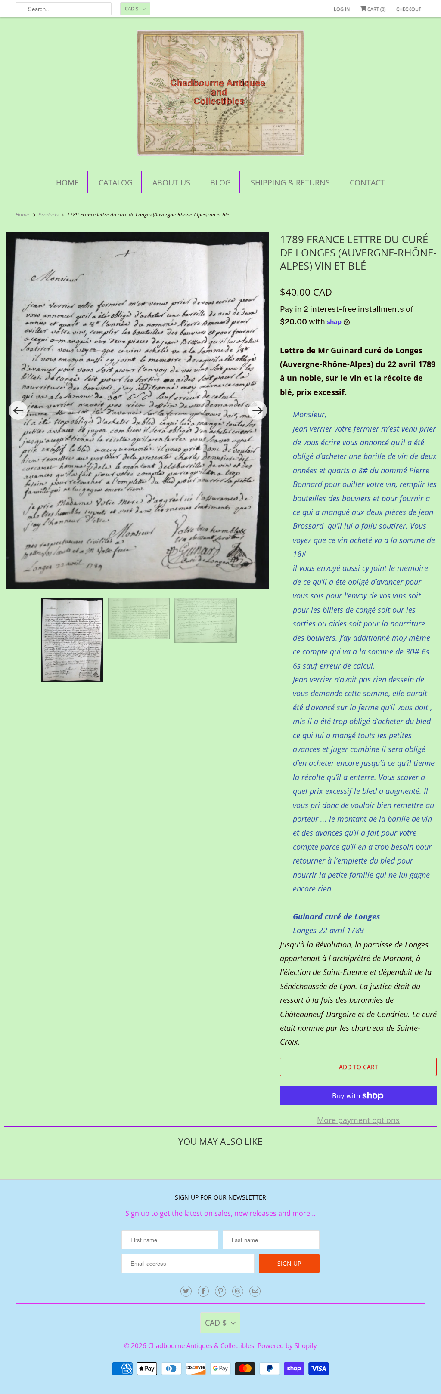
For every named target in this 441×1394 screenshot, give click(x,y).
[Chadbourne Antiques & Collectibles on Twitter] (186, 1291)
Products (49, 214)
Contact (367, 182)
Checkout (408, 9)
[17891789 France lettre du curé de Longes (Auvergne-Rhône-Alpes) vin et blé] (137, 410)
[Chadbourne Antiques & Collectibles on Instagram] (237, 1291)
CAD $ (131, 8)
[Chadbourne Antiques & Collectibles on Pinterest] (220, 1291)
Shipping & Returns (290, 182)
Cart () (375, 9)
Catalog (116, 182)
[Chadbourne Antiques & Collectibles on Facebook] (203, 1291)
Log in (342, 9)
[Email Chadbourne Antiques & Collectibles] (255, 1291)
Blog (220, 182)
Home (67, 182)
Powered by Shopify (287, 1345)
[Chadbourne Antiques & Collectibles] (221, 95)
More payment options (358, 1120)
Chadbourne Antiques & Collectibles (201, 1345)
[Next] (257, 410)
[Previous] (18, 410)
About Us (171, 182)
